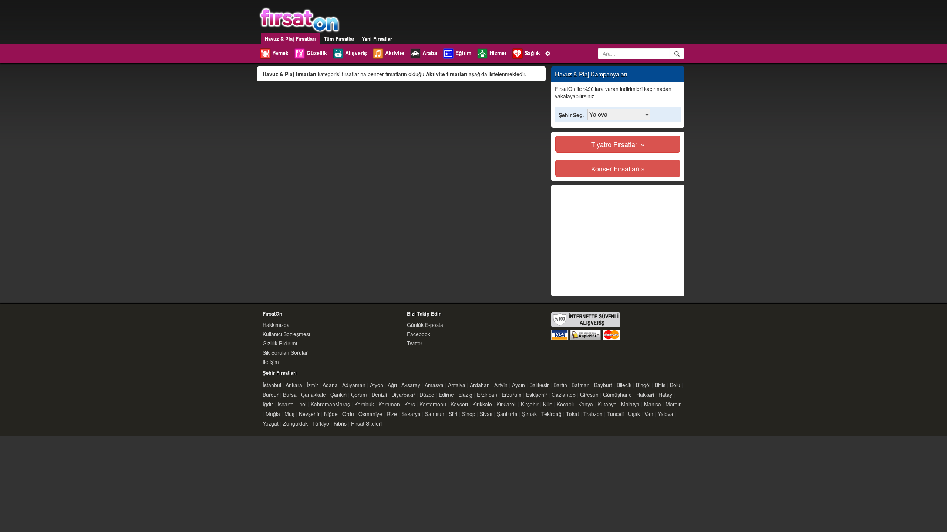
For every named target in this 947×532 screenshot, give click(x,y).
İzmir (312, 385)
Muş (289, 413)
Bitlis (660, 385)
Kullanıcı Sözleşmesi (286, 334)
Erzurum (512, 394)
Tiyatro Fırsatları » (617, 144)
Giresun (589, 394)
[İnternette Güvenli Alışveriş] (585, 325)
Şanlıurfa (507, 413)
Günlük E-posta (425, 324)
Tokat (572, 413)
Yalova (665, 413)
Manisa (652, 404)
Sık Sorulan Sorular (285, 352)
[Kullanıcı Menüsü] (548, 53)
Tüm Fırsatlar (339, 38)
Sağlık (532, 53)
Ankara (294, 385)
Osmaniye (370, 413)
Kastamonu (432, 404)
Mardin (673, 404)
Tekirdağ (551, 413)
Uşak (634, 413)
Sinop (468, 413)
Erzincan (487, 394)
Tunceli (615, 413)
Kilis (547, 404)
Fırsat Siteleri (366, 423)
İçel (302, 404)
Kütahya (607, 404)
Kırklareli (506, 404)
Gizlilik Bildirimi (280, 343)
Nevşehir (309, 413)
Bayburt (603, 385)
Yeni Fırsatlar (377, 38)
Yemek (280, 53)
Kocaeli (565, 404)
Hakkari (645, 394)
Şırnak (529, 413)
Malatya (630, 404)
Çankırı (338, 394)
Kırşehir (530, 404)
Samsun (434, 413)
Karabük (364, 404)
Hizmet (497, 53)
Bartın (560, 385)
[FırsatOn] (299, 19)
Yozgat (271, 423)
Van (648, 413)
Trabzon (593, 413)
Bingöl (643, 385)
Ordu (348, 413)
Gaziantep (564, 394)
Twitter (414, 343)
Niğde (331, 413)
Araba (429, 53)
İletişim (271, 361)
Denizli (379, 394)
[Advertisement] (617, 240)
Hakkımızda (276, 324)
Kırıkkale (482, 404)
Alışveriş (356, 53)
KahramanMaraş (330, 404)
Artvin (501, 385)
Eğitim (463, 53)
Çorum (359, 394)
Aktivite (394, 53)
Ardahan (480, 385)
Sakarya (411, 413)
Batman (581, 385)
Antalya (456, 385)
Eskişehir (536, 394)
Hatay (665, 394)
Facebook (418, 334)
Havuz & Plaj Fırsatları (290, 38)
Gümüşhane (617, 394)
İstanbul (272, 385)
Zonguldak (295, 423)
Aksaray (410, 385)
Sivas (486, 413)
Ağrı (392, 385)
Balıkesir (539, 385)
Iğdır (268, 404)
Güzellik (317, 53)
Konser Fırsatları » (618, 168)
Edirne (446, 394)
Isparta (285, 404)
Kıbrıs (340, 423)
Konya (585, 404)
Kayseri (459, 404)
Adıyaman (353, 385)
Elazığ (465, 394)
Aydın (518, 385)
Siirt (453, 413)
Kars (409, 404)
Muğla (273, 413)
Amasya (434, 385)
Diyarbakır (403, 394)
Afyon (376, 385)
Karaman (389, 404)
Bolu (675, 385)
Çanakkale (313, 394)
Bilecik (624, 385)
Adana (330, 385)
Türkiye (320, 423)
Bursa (290, 394)
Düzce (426, 394)
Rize (392, 413)
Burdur (271, 394)
